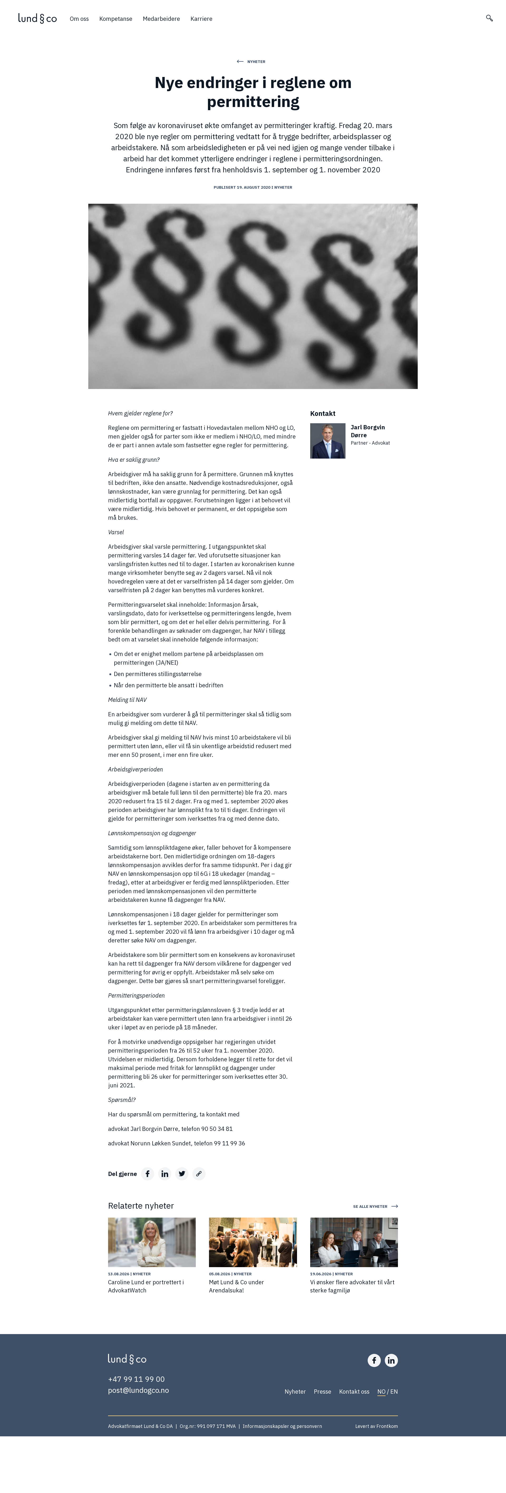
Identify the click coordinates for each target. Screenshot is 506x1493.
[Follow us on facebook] (374, 1360)
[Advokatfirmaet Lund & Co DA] (37, 18)
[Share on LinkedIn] (164, 1173)
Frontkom (387, 1426)
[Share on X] (181, 1173)
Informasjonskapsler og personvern (282, 1426)
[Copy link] (199, 1173)
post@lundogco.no (138, 1390)
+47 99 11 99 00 (136, 1379)
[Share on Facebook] (147, 1173)
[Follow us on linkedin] (391, 1360)
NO (381, 1391)
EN (394, 1391)
